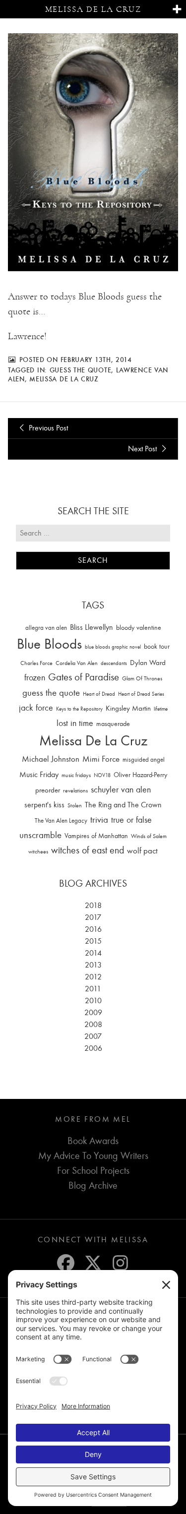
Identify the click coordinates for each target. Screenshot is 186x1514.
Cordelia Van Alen (77, 663)
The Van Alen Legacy (61, 820)
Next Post (143, 448)
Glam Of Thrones (142, 678)
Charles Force (36, 663)
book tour (157, 646)
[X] (93, 1263)
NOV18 (102, 775)
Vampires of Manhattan (96, 836)
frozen (34, 677)
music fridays (76, 775)
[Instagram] (120, 1263)
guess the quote (81, 370)
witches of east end (87, 850)
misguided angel (144, 759)
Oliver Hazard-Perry (140, 775)
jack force (36, 708)
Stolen (74, 805)
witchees (38, 851)
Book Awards (93, 1141)
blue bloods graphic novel (113, 647)
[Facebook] (65, 1263)
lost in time (75, 723)
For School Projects (93, 1170)
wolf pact (142, 850)
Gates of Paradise (83, 677)
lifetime (161, 709)
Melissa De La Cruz (64, 379)
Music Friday (39, 774)
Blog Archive (93, 1185)
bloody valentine (138, 627)
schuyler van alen (121, 789)
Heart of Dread (99, 694)
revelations (75, 790)
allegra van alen (46, 627)
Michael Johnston (50, 759)
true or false (131, 820)
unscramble (40, 835)
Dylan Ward (148, 663)
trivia (99, 819)
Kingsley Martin (128, 708)
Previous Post (47, 428)
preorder (47, 790)
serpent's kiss (44, 804)
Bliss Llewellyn (91, 627)
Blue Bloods (49, 644)
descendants (114, 663)
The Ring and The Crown (123, 804)
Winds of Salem (149, 836)
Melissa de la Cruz (93, 9)
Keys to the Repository (79, 709)
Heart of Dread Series (141, 694)
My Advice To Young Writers (93, 1155)
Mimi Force (101, 759)
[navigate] (177, 9)
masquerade (113, 724)
